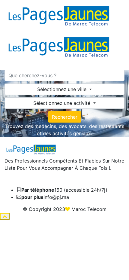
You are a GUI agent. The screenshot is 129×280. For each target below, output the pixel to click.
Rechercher (64, 117)
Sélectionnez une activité (62, 103)
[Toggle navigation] (8, 67)
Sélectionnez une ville (62, 89)
